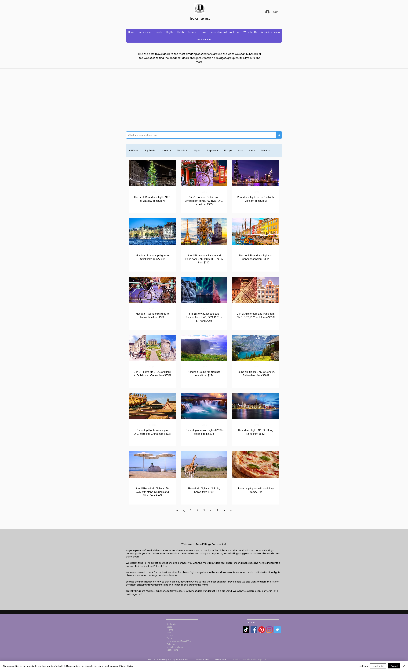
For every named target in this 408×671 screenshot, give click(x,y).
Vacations (182, 150)
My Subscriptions (175, 647)
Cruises (170, 635)
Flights (197, 150)
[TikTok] (246, 629)
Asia (240, 150)
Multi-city (166, 150)
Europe (228, 150)
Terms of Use (203, 659)
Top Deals (150, 150)
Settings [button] (364, 665)
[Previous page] (184, 510)
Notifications (172, 650)
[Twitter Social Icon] (277, 629)
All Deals (133, 150)
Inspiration (212, 150)
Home (169, 621)
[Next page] (224, 510)
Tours (169, 638)
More (264, 150)
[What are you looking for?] (279, 135)
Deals (169, 627)
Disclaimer (220, 659)
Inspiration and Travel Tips (179, 641)
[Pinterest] (261, 629)
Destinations (172, 624)
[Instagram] (269, 629)
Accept (394, 665)
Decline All (378, 665)
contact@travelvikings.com (253, 659)
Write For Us (172, 644)
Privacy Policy (126, 665)
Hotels (170, 632)
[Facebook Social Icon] (254, 629)
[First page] (177, 510)
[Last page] (231, 510)
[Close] (404, 665)
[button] (145, 32)
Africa (252, 150)
